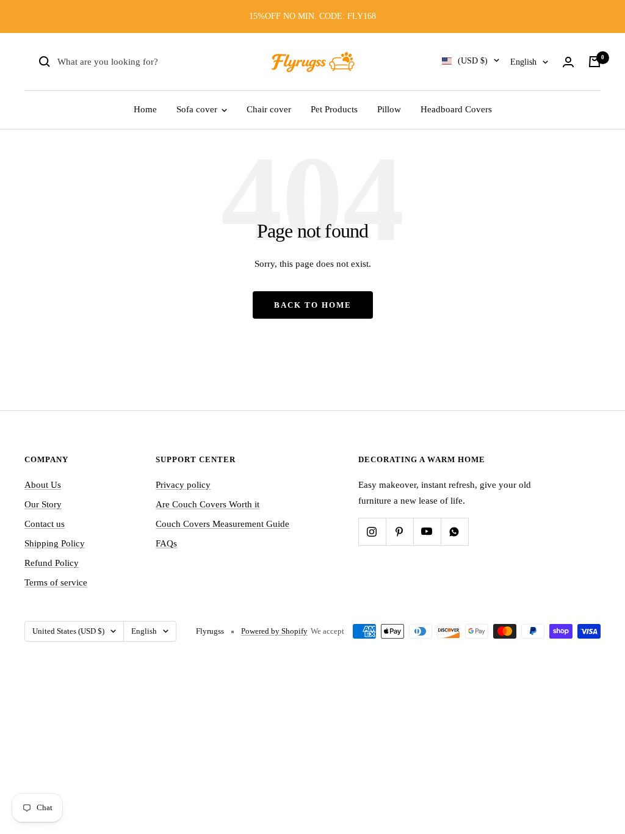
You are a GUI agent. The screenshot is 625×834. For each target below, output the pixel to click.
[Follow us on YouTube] (427, 531)
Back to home (313, 305)
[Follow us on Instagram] (372, 531)
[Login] (568, 62)
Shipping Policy (54, 543)
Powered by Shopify (274, 631)
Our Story (43, 504)
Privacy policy (183, 485)
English (523, 62)
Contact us (44, 524)
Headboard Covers (456, 109)
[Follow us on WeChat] (454, 531)
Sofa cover (198, 109)
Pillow (389, 109)
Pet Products (334, 109)
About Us (42, 485)
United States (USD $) (68, 631)
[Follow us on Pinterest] (399, 531)
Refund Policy (51, 563)
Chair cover (269, 109)
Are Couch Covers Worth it (207, 504)
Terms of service (55, 582)
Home (145, 109)
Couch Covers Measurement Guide (222, 524)
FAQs (166, 543)
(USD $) (473, 60)
